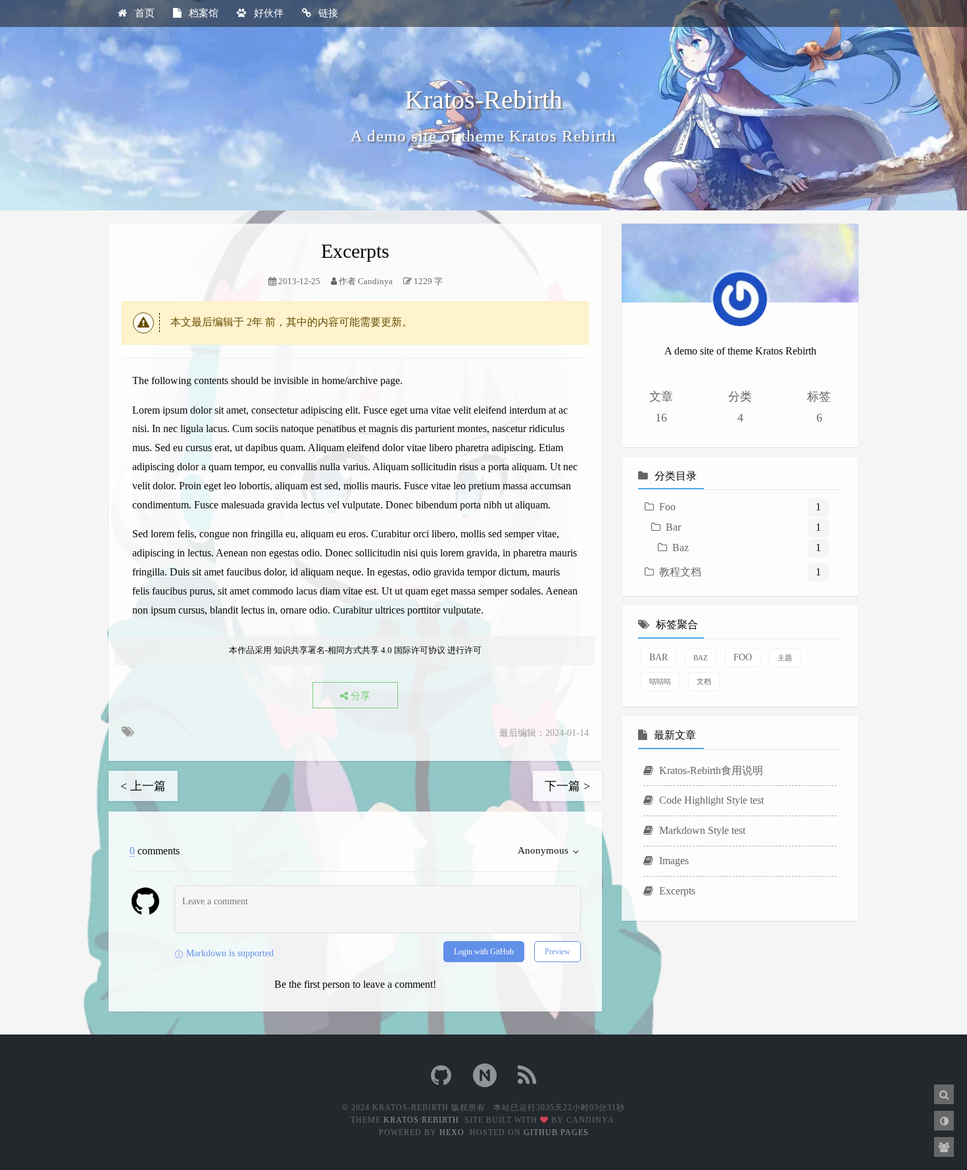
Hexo (451, 1132)
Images (673, 860)
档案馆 (202, 13)
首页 (143, 13)
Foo (667, 506)
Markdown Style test (701, 830)
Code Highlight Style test (710, 800)
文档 (704, 681)
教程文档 (680, 571)
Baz (680, 547)
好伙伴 (267, 13)
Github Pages (556, 1132)
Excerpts (676, 890)
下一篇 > (567, 785)
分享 (359, 696)
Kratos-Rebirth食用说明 (710, 770)
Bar (673, 527)
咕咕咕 (660, 681)
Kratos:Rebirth (421, 1120)
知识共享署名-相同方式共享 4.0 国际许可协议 (359, 650)
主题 (785, 658)
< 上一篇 (143, 785)
